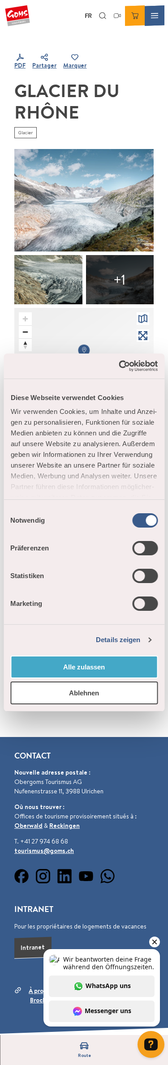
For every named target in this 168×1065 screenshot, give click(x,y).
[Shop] (135, 15)
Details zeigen (118, 639)
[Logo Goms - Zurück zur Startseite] (17, 16)
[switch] (145, 548)
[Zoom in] (25, 318)
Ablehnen (84, 693)
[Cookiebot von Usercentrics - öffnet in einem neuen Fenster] (120, 366)
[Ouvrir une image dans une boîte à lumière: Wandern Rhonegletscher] (84, 200)
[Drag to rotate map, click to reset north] (25, 344)
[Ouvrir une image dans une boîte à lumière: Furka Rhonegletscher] (48, 279)
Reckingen (64, 825)
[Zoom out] (25, 331)
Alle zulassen (84, 667)
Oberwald (28, 825)
